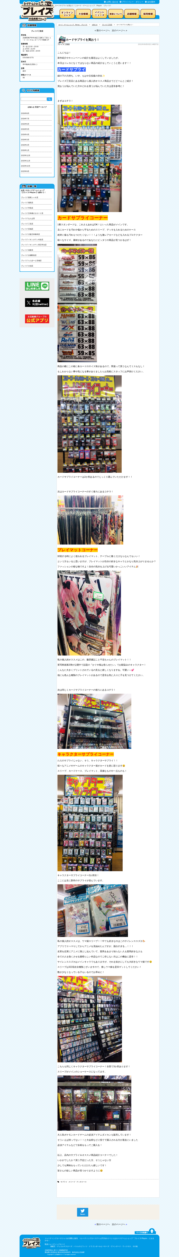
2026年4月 (25, 134)
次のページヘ (118, 1224)
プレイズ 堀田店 (27, 203)
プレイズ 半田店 (27, 208)
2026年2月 (25, 145)
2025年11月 (25, 161)
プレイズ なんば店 (28, 218)
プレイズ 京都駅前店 (28, 255)
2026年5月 (25, 129)
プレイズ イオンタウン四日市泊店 (34, 245)
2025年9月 (25, 171)
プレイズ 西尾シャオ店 (29, 197)
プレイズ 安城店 (27, 229)
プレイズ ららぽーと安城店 (31, 261)
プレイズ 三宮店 (27, 224)
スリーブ (72, 1182)
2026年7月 (25, 119)
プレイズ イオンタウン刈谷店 (32, 240)
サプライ (64, 1182)
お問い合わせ (112, 2)
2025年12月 (25, 155)
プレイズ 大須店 (27, 266)
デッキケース (81, 1182)
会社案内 (151, 2)
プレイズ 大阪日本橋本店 (30, 234)
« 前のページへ (102, 30)
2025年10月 (25, 166)
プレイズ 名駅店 (27, 250)
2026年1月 (25, 150)
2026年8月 (25, 113)
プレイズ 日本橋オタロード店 (32, 213)
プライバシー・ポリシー (132, 2)
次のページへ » (119, 30)
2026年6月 (25, 124)
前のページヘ (103, 1224)
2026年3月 (25, 140)
